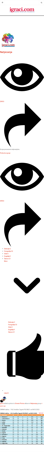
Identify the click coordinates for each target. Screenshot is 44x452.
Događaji (7, 256)
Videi (6, 254)
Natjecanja (6, 52)
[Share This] (22, 147)
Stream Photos (20, 403)
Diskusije (7, 249)
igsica (2, 403)
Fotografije (8, 251)
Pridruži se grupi (5, 153)
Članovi (7, 259)
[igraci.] (22, 10)
